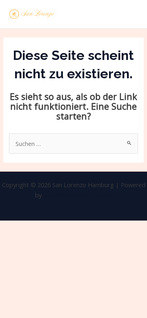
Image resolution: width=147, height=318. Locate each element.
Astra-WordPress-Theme (77, 195)
